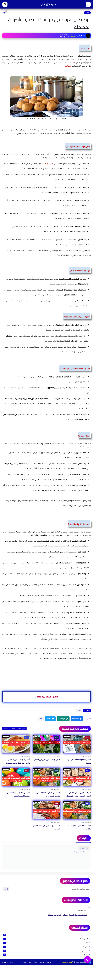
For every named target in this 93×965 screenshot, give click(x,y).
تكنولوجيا (46, 947)
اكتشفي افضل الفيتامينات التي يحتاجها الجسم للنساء (18, 794)
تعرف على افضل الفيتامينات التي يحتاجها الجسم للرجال (48, 794)
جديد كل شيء (48, 4)
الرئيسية (48, 962)
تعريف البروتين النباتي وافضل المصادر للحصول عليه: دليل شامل (78, 794)
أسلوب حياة (46, 935)
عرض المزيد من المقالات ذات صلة (14, 728)
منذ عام (56, 756)
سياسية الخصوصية (7, 962)
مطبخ (46, 954)
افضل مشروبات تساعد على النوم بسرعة (79, 761)
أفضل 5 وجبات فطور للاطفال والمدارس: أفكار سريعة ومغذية (18, 761)
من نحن (36, 962)
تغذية (87, 12)
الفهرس (29, 962)
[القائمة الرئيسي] (88, 4)
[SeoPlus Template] (90, 962)
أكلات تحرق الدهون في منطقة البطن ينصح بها (46, 827)
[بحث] (4, 4)
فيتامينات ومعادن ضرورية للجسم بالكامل (79, 827)
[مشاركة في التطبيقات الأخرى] (41, 719)
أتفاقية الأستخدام (20, 962)
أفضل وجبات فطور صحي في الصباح (47, 759)
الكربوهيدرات (48, 163)
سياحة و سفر (46, 950)
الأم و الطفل (46, 939)
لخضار (72, 63)
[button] (77, 718)
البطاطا (68, 66)
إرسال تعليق (84, 848)
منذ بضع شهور (85, 756)
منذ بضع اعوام (85, 789)
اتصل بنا (42, 962)
